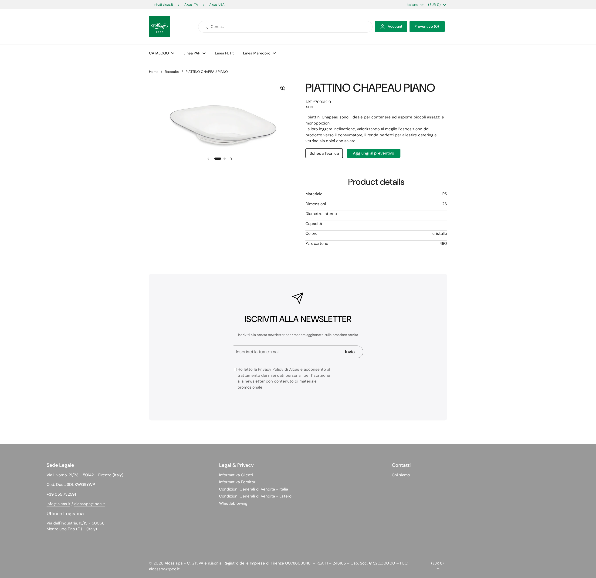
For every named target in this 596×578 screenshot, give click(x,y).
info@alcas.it (163, 4)
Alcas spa (174, 563)
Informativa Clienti (236, 474)
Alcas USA (216, 4)
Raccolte (172, 71)
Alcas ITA (191, 4)
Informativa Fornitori (237, 481)
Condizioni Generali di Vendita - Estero (255, 496)
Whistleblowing (233, 503)
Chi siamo (401, 474)
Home (153, 71)
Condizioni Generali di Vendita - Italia (253, 489)
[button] (427, 26)
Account (395, 26)
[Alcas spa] (159, 26)
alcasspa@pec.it (89, 503)
